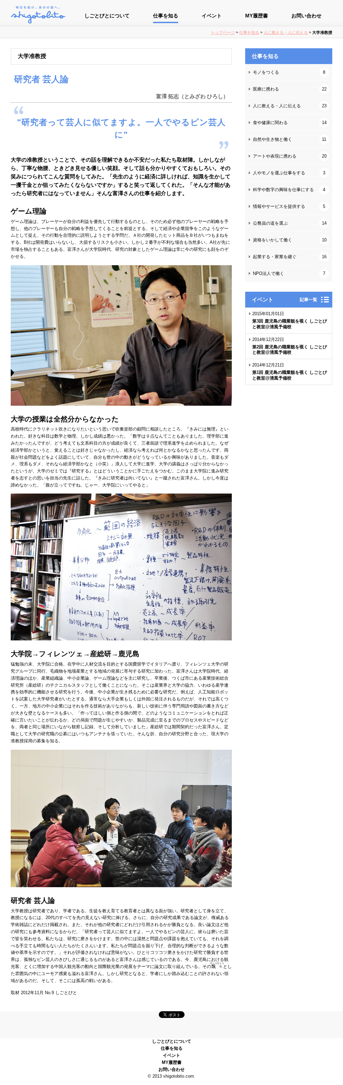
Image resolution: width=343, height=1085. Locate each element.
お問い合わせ (306, 15)
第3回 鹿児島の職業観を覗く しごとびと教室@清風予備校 (289, 324)
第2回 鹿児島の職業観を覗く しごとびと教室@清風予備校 (289, 349)
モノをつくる (289, 72)
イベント (212, 15)
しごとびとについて (107, 15)
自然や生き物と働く (289, 139)
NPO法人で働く (289, 273)
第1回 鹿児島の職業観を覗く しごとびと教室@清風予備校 (289, 375)
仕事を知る (165, 15)
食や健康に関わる (290, 122)
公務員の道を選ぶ (290, 223)
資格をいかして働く (290, 239)
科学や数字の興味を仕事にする (289, 189)
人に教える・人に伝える (286, 32)
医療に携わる (290, 89)
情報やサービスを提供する (289, 206)
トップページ (223, 32)
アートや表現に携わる (290, 156)
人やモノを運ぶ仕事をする (289, 172)
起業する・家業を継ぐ (290, 256)
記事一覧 (308, 299)
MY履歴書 (256, 15)
